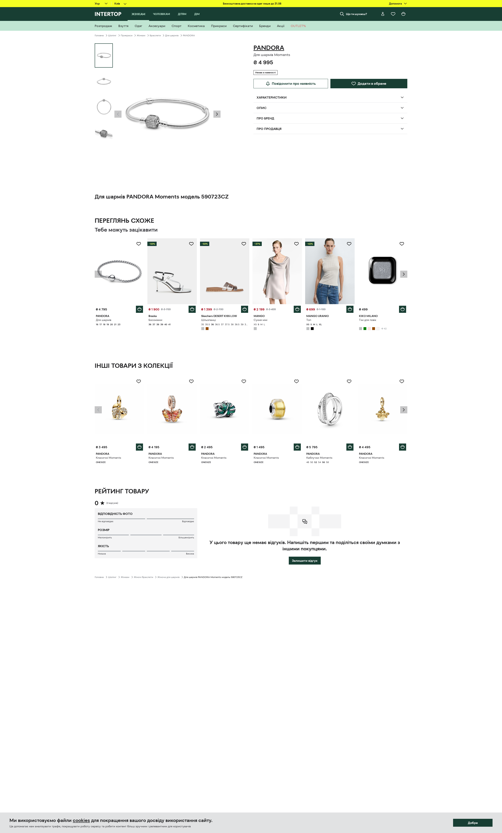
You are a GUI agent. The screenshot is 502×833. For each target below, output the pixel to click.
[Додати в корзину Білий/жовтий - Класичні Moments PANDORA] (297, 447)
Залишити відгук (305, 560)
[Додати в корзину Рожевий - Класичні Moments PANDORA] (192, 447)
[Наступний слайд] (217, 114)
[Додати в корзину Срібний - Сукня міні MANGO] (297, 309)
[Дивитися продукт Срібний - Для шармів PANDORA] (119, 271)
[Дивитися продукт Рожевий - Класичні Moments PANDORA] (172, 409)
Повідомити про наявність (294, 83)
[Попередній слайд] (118, 114)
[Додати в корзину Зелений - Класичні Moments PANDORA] (244, 447)
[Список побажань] (393, 14)
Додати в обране (372, 83)
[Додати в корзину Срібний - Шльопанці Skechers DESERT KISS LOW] (244, 309)
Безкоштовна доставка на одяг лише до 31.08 (252, 3)
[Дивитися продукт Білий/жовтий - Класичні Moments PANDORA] (277, 409)
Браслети (155, 35)
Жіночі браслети (143, 577)
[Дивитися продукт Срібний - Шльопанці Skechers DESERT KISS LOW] (225, 271)
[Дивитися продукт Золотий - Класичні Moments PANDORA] (119, 409)
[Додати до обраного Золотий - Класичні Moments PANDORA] (139, 381)
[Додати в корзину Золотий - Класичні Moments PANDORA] (139, 447)
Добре (473, 822)
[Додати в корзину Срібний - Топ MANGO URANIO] (349, 309)
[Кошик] (403, 14)
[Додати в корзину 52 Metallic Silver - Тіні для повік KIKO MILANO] (402, 309)
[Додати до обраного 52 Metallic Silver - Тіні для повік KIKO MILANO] (402, 244)
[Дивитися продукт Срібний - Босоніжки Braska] (172, 271)
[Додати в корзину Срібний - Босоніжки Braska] (192, 309)
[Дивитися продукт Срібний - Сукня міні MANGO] (277, 271)
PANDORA (189, 35)
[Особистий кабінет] (383, 14)
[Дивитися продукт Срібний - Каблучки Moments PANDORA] (330, 409)
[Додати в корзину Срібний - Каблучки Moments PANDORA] (349, 447)
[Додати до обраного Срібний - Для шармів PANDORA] (139, 244)
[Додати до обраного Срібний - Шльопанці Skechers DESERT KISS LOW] (244, 244)
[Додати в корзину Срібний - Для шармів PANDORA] (139, 309)
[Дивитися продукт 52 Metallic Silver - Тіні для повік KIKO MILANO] (382, 271)
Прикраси (126, 35)
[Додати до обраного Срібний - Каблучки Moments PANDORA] (349, 381)
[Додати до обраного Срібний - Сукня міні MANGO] (296, 244)
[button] (118, 114)
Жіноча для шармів (168, 577)
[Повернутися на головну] (108, 14)
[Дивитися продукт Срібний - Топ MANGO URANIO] (330, 271)
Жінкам (141, 35)
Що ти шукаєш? (356, 14)
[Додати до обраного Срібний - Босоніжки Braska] (191, 244)
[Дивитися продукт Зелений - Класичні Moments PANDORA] (225, 409)
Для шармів (172, 35)
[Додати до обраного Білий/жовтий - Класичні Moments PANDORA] (296, 381)
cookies (81, 820)
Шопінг (112, 35)
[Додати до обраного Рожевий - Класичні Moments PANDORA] (191, 381)
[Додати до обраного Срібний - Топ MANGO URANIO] (349, 244)
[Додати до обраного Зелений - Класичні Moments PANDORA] (244, 381)
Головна (99, 35)
